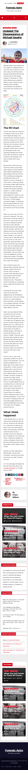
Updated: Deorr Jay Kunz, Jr (11, 628)
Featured (6, 514)
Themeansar (15, 762)
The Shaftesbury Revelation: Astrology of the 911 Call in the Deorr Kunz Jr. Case (12, 608)
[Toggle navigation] (14, 17)
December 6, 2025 (10, 678)
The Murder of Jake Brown (18, 479)
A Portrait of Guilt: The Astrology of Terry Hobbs (14, 552)
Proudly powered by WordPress (9, 760)
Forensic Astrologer (9, 468)
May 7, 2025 (9, 713)
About (14, 766)
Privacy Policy (8, 766)
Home (2, 766)
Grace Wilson (14, 42)
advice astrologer (8, 650)
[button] (25, 17)
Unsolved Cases (7, 27)
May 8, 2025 (9, 696)
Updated (14, 27)
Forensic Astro (14, 7)
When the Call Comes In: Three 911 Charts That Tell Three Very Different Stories (13, 601)
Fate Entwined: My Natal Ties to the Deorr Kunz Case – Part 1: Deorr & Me (13, 622)
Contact (19, 766)
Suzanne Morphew (14, 640)
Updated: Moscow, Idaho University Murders (8, 481)
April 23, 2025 (9, 731)
